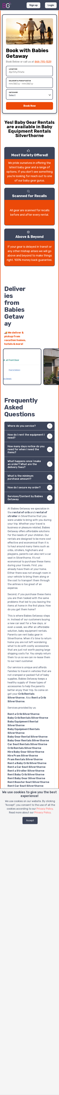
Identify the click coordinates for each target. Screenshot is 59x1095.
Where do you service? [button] (22, 425)
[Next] (52, 342)
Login (51, 5)
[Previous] (46, 342)
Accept (30, 820)
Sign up (33, 5)
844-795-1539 (43, 61)
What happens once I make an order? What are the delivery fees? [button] (24, 464)
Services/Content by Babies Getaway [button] (25, 498)
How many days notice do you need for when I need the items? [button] (26, 449)
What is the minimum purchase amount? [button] (20, 477)
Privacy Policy (45, 808)
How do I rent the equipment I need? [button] (26, 436)
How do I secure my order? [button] (24, 487)
